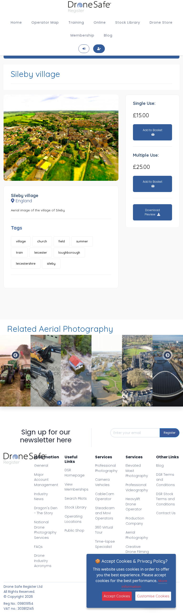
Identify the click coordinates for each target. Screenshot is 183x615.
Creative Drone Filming (137, 549)
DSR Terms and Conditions (165, 479)
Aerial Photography (137, 535)
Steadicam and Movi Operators (105, 513)
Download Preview (152, 212)
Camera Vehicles (102, 482)
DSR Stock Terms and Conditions (165, 499)
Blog (108, 35)
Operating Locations (73, 519)
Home (16, 22)
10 (123, 403)
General (41, 465)
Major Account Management (46, 479)
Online (100, 22)
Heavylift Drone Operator (134, 504)
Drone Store (161, 22)
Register (169, 433)
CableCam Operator (104, 497)
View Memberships (76, 487)
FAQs (38, 546)
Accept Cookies (117, 596)
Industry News (41, 497)
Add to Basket (152, 130)
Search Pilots (76, 498)
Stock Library (127, 22)
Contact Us (166, 513)
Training (76, 22)
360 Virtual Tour (104, 530)
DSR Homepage (75, 473)
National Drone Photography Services (45, 530)
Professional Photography (106, 468)
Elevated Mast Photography (137, 470)
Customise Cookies (153, 596)
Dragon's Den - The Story (45, 511)
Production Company (135, 521)
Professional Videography (137, 487)
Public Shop (74, 530)
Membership (82, 35)
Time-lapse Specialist (105, 544)
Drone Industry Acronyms (42, 560)
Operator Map (45, 22)
